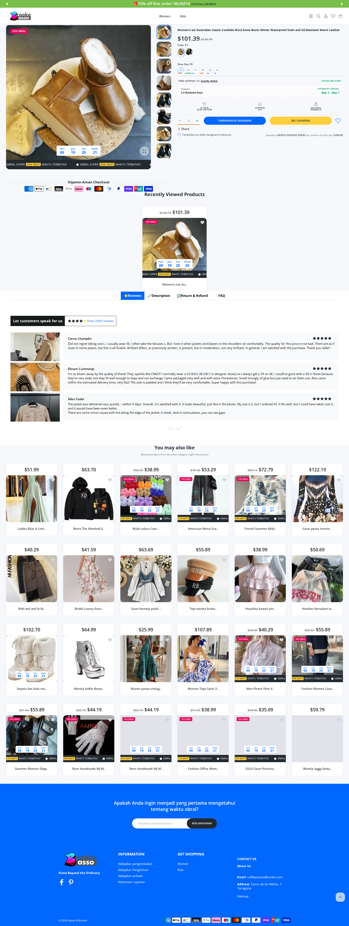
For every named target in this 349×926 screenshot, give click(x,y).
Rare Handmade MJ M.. (88, 769)
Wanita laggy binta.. (317, 769)
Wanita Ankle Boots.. (89, 689)
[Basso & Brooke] (21, 16)
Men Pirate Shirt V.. (260, 689)
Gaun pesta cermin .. (317, 529)
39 (210, 70)
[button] (7, 3)
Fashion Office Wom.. (203, 769)
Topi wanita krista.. (203, 609)
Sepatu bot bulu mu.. (32, 689)
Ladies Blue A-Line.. (32, 529)
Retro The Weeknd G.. (88, 529)
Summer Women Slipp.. (31, 769)
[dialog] (318, 16)
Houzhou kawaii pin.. (260, 609)
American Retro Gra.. (203, 529)
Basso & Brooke (77, 920)
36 (188, 70)
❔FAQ (219, 295)
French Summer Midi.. (260, 529)
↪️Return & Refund (192, 295)
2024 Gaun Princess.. (260, 769)
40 (217, 70)
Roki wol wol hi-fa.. (31, 609)
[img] (77, 321)
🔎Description (159, 295)
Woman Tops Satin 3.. (203, 689)
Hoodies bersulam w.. (317, 609)
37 (195, 70)
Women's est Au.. (174, 284)
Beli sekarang (300, 120)
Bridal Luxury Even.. (89, 609)
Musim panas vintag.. (146, 689)
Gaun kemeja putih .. (146, 609)
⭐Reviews (132, 295)
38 (202, 70)
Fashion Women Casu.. (317, 689)
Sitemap (242, 896)
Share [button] (185, 129)
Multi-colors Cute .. (145, 529)
